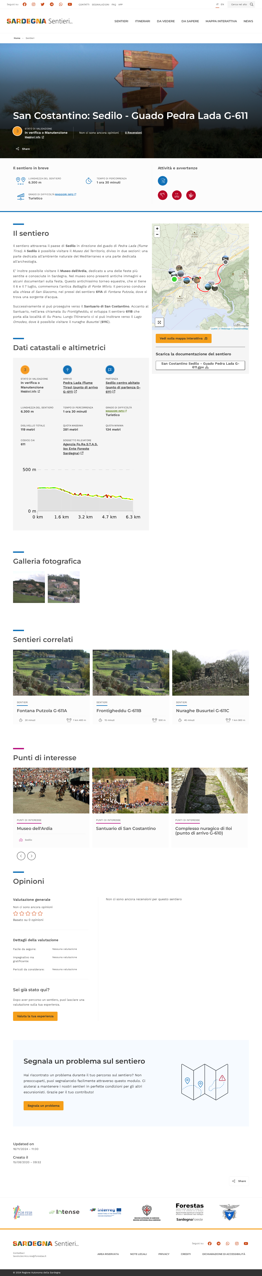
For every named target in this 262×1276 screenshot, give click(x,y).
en (222, 4)
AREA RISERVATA (108, 1254)
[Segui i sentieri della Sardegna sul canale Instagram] (33, 4)
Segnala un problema (43, 1105)
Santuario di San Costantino (126, 828)
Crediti (186, 1254)
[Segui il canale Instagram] (237, 1243)
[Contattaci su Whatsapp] (61, 4)
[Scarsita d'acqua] (177, 195)
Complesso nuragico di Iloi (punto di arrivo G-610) (203, 830)
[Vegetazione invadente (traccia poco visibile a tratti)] (191, 195)
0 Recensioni (133, 132)
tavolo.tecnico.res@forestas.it (29, 1256)
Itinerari (142, 21)
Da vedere (166, 21)
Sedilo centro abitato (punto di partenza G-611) (123, 387)
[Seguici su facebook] (24, 4)
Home (17, 38)
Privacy (163, 1254)
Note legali (138, 1254)
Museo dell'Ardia (34, 828)
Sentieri (121, 21)
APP (120, 4)
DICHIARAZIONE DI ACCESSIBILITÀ (223, 1254)
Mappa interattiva (221, 21)
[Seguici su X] (42, 4)
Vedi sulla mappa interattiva (181, 338)
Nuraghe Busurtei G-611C (202, 710)
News (248, 21)
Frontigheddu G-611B (118, 710)
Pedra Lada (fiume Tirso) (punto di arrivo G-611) (80, 387)
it (217, 4)
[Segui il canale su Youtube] (70, 4)
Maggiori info (32, 137)
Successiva (32, 859)
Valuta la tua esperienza (35, 1016)
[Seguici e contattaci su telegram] (51, 4)
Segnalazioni (100, 4)
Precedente (21, 859)
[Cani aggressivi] (162, 195)
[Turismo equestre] (162, 181)
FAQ (114, 4)
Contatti (84, 4)
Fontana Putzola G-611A (42, 710)
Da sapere (190, 21)
